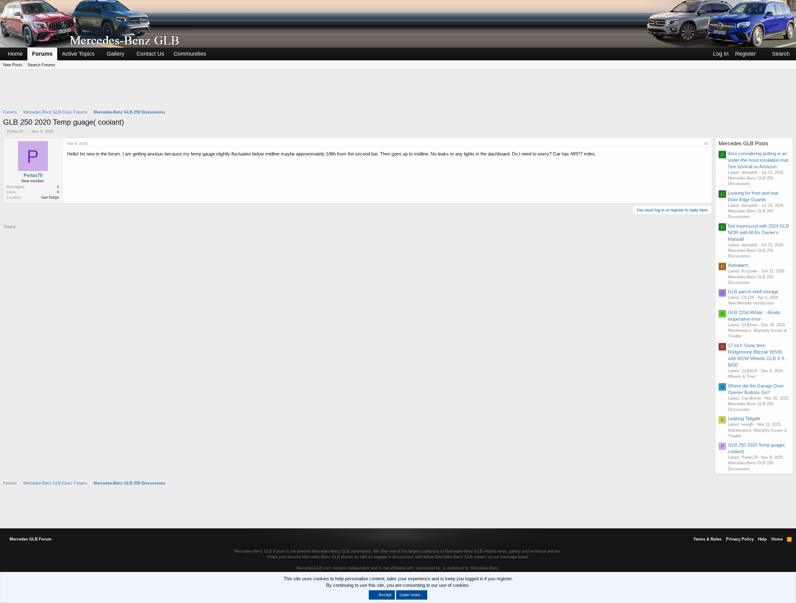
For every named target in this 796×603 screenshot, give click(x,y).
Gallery (115, 54)
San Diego (50, 197)
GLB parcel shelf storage (753, 291)
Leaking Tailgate (744, 418)
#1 (706, 143)
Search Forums (41, 65)
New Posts (13, 65)
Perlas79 (15, 131)
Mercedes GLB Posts (743, 143)
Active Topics (78, 54)
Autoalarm (738, 265)
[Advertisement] (398, 94)
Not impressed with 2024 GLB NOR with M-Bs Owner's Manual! (758, 232)
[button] (99, 54)
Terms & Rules (707, 539)
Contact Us (150, 54)
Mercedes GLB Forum (30, 539)
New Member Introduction (751, 303)
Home (15, 54)
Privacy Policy (740, 539)
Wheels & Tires (742, 376)
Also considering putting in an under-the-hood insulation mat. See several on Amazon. (758, 160)
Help (762, 539)
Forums (42, 54)
